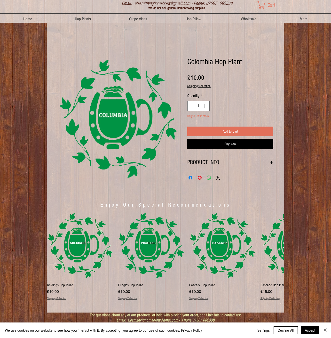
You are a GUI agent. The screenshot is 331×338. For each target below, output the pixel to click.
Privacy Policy (191, 330)
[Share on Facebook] (190, 178)
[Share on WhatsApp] (209, 178)
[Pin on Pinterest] (200, 178)
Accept (310, 330)
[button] (270, 5)
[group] (165, 259)
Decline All (286, 330)
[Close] (325, 330)
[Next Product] (277, 245)
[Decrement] (192, 106)
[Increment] (205, 106)
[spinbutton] (198, 106)
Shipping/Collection (199, 86)
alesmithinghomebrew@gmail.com (162, 3)
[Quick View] (80, 245)
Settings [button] (263, 330)
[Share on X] (218, 178)
